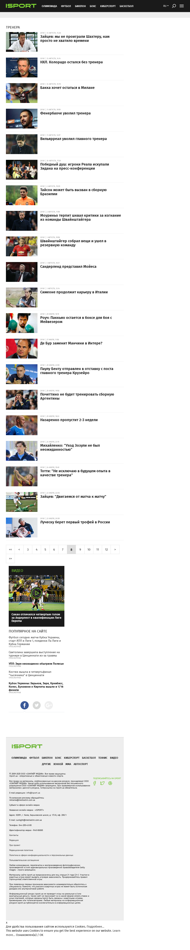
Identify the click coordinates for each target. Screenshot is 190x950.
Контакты (13, 835)
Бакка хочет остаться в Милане (67, 87)
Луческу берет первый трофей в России (75, 522)
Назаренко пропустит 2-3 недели (69, 419)
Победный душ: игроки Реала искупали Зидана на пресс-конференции (74, 166)
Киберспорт (108, 6)
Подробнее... (95, 926)
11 (97, 549)
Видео (17, 570)
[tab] (24, 705)
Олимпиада (49, 6)
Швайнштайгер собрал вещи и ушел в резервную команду (73, 243)
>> (10, 558)
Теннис (102, 758)
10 (88, 549)
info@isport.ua (33, 792)
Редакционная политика (21, 850)
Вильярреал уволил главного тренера (73, 138)
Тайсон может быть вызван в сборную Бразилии (73, 191)
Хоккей (58, 764)
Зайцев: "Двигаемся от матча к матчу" (73, 496)
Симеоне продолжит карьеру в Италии (74, 292)
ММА (68, 764)
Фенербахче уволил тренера (65, 113)
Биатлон (80, 6)
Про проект (14, 845)
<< (10, 549)
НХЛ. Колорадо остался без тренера (71, 62)
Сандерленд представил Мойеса (68, 266)
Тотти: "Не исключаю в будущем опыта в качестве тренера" (75, 473)
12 (106, 549)
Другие (46, 764)
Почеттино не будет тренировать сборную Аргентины (77, 396)
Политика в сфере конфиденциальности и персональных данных (41, 855)
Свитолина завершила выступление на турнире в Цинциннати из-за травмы (34, 654)
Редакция (14, 840)
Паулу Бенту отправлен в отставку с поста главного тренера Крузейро (76, 370)
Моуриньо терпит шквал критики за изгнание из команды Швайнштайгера (80, 217)
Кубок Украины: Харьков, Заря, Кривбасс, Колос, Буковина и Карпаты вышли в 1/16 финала (36, 686)
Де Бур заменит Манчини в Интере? (71, 343)
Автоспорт (81, 764)
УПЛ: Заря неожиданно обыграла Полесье (36, 663)
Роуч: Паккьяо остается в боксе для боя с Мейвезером (76, 319)
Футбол (66, 6)
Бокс (93, 6)
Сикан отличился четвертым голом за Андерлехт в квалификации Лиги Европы (36, 617)
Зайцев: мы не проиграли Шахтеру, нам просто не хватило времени (74, 38)
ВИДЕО (114, 758)
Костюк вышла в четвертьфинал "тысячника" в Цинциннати (30, 673)
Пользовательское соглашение (24, 860)
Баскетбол (126, 6)
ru (164, 6)
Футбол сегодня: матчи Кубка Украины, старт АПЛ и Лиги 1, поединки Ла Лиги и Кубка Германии (35, 640)
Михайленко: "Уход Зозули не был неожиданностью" (70, 447)
